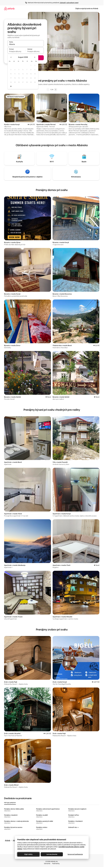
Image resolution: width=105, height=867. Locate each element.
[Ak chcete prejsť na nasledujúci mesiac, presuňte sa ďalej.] (34, 57)
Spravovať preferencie (75, 854)
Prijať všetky (28, 854)
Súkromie (47, 863)
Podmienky (56, 863)
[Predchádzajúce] (48, 89)
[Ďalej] (55, 89)
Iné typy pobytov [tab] (10, 803)
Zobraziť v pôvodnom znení (69, 3)
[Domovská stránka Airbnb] (9, 8)
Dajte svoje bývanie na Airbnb (86, 8)
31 (11, 86)
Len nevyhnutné (51, 854)
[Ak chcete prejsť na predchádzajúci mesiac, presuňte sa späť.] (11, 57)
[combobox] (25, 44)
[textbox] (16, 51)
